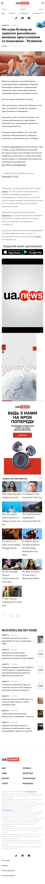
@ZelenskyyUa (16, 147)
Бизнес (5, 778)
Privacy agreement (8, 870)
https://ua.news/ (31, 791)
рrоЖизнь (27, 783)
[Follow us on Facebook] (22, 18)
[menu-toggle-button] (2, 3)
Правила (5, 865)
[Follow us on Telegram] (29, 18)
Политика (27, 773)
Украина (14, 25)
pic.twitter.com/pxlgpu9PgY (14, 165)
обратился (6, 215)
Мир (4, 768)
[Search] (42, 3)
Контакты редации (8, 875)
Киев (4, 773)
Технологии (28, 778)
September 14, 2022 (10, 176)
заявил (5, 191)
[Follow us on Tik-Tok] (16, 18)
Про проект (6, 860)
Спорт (5, 783)
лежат (38, 236)
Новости (5, 25)
